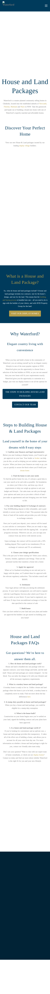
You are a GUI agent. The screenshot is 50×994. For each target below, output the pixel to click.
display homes (38, 755)
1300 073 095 (25, 940)
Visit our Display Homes (25, 313)
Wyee (23, 107)
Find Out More (19, 246)
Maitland (14, 107)
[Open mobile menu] (46, 6)
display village (24, 146)
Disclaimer (23, 986)
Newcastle (43, 104)
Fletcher (7, 107)
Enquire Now (23, 951)
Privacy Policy (15, 986)
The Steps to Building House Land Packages (25, 394)
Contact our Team (25, 405)
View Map (23, 904)
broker (37, 458)
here (29, 697)
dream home (24, 471)
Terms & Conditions (34, 986)
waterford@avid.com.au (25, 944)
